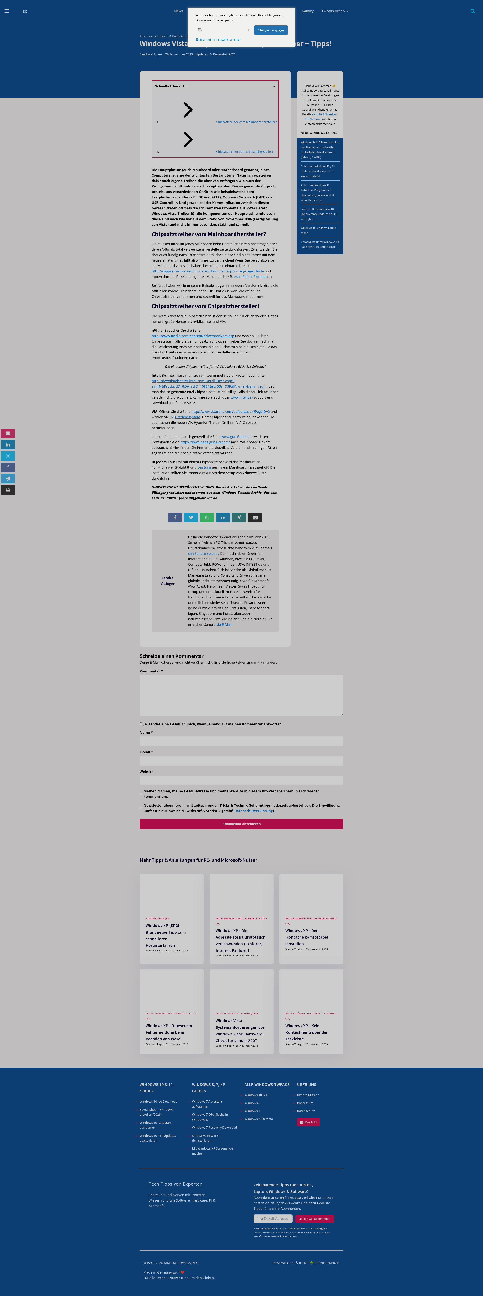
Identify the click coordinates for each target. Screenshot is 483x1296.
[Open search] (472, 11)
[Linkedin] (8, 444)
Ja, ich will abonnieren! (314, 1218)
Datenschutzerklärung (253, 811)
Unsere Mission (308, 1095)
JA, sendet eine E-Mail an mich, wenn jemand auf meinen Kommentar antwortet (212, 724)
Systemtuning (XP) (158, 918)
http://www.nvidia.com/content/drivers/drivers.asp (193, 336)
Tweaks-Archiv (333, 11)
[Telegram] (8, 478)
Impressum (305, 1103)
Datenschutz (306, 1111)
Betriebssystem (187, 417)
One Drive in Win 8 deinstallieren (205, 1138)
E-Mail (146, 752)
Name (146, 732)
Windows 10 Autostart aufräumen (155, 1125)
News (178, 11)
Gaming (308, 11)
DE (25, 11)
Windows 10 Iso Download (159, 1101)
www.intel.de (241, 397)
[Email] (8, 433)
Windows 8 (252, 1103)
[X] (8, 456)
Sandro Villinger (151, 54)
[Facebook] (8, 467)
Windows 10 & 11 (257, 1095)
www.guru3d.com (235, 436)
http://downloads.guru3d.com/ (205, 442)
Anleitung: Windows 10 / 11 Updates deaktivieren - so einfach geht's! (318, 171)
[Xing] (239, 517)
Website (146, 771)
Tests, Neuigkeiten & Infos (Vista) (237, 1013)
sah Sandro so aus (202, 553)
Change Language (271, 30)
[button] (308, 1122)
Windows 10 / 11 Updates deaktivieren (158, 1138)
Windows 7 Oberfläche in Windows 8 (210, 1117)
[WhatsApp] (207, 517)
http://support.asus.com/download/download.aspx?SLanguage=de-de (208, 271)
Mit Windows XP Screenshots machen (213, 1150)
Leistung (204, 467)
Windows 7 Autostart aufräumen (207, 1104)
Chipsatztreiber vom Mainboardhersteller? (246, 122)
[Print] (8, 490)
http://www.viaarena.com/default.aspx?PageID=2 (230, 411)
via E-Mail (224, 624)
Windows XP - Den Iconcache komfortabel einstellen (306, 937)
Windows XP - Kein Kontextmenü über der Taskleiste (306, 1032)
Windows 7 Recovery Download (214, 1127)
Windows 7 (252, 1111)
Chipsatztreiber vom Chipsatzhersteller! (244, 152)
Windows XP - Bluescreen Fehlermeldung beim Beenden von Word (169, 1032)
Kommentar (151, 671)
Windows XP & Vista (259, 1119)
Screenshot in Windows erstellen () (156, 1112)
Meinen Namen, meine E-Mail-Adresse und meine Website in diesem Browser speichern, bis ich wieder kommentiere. (231, 794)
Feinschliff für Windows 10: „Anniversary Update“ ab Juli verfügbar (319, 214)
